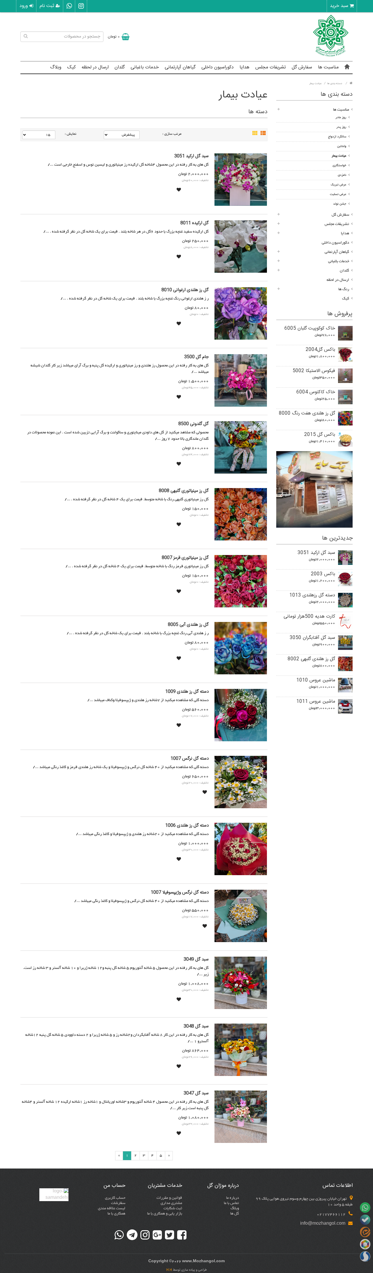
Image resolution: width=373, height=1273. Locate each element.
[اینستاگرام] (81, 6)
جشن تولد (339, 204)
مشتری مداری (171, 1203)
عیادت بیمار (315, 83)
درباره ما (232, 1198)
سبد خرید (340, 6)
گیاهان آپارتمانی (180, 67)
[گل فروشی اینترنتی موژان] (331, 56)
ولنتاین (341, 146)
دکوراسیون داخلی (217, 67)
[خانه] (347, 67)
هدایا (244, 67)
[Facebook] (181, 1235)
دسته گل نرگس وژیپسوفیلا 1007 (180, 892)
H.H (169, 1270)
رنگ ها (343, 289)
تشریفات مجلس (270, 67)
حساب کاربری (115, 1198)
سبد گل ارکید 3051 (316, 553)
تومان (114, 36)
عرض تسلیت (338, 194)
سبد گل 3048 (196, 1026)
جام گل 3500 (196, 357)
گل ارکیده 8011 (194, 223)
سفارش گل (302, 67)
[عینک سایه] (314, 489)
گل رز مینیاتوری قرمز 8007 (185, 558)
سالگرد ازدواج (337, 137)
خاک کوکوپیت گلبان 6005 (309, 328)
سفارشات (118, 1203)
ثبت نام (48, 6)
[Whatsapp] (119, 1235)
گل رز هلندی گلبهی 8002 (311, 659)
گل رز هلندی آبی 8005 (188, 624)
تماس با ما (231, 1203)
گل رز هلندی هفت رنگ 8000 (307, 413)
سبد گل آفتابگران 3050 (312, 638)
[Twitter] (169, 1235)
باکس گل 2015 (319, 434)
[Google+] (157, 1235)
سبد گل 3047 (196, 1093)
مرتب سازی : (172, 133)
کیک (71, 67)
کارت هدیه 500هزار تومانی (309, 616)
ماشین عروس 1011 (315, 701)
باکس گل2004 (320, 349)
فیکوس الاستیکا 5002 (314, 371)
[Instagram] (145, 1235)
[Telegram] (132, 1235)
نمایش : (70, 133)
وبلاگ (55, 67)
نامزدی (342, 175)
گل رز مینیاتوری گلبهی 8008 (184, 491)
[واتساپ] (69, 6)
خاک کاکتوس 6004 (315, 392)
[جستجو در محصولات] (25, 36)
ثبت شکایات (172, 1208)
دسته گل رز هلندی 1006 (187, 825)
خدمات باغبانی (145, 67)
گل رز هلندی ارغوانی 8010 (185, 290)
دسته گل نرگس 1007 (189, 758)
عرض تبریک (338, 185)
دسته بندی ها (334, 83)
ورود (24, 6)
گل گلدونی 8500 (193, 424)
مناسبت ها (328, 67)
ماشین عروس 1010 (315, 680)
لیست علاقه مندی (111, 1208)
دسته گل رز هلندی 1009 (187, 691)
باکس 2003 (323, 574)
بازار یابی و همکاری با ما (164, 1213)
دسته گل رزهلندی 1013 (312, 595)
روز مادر (340, 117)
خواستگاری (339, 165)
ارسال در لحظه (95, 67)
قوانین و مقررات (169, 1198)
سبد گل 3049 (196, 959)
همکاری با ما (116, 1213)
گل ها (234, 1213)
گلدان (120, 67)
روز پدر (341, 127)
